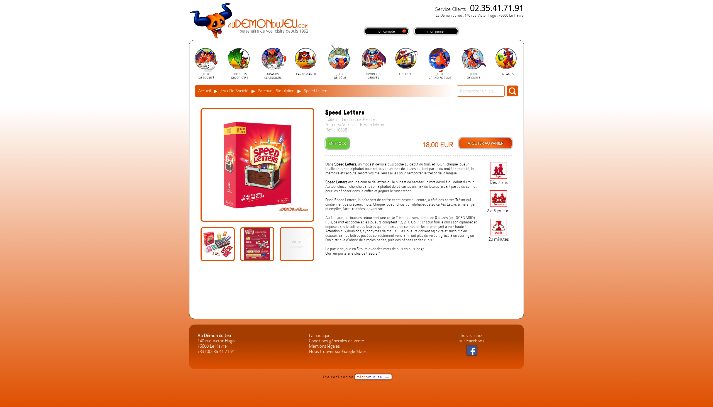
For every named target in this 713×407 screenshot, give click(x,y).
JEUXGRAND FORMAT (440, 76)
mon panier (436, 31)
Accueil (204, 90)
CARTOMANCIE (306, 74)
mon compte (385, 31)
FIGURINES (406, 74)
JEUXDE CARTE (473, 76)
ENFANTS (507, 74)
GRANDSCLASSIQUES (273, 76)
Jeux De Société (234, 90)
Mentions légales (324, 346)
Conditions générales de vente (336, 340)
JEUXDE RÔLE (340, 76)
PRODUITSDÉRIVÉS (373, 76)
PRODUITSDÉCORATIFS (239, 76)
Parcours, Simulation (276, 90)
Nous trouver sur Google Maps (338, 351)
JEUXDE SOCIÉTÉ (206, 76)
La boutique (319, 335)
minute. (373, 377)
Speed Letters (316, 90)
